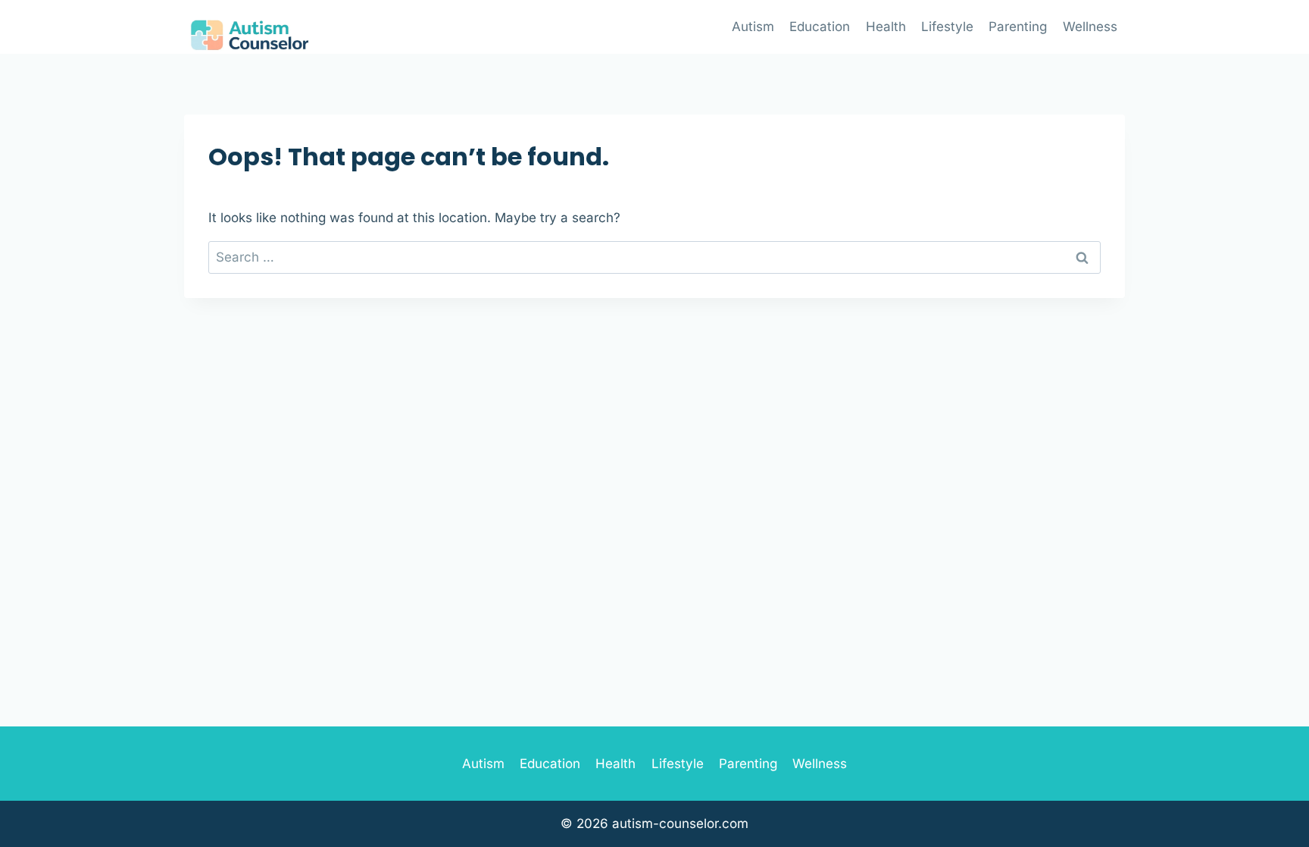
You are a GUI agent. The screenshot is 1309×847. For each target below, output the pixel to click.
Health (886, 26)
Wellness (1090, 26)
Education (819, 26)
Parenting (1018, 26)
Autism (753, 26)
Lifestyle (947, 26)
